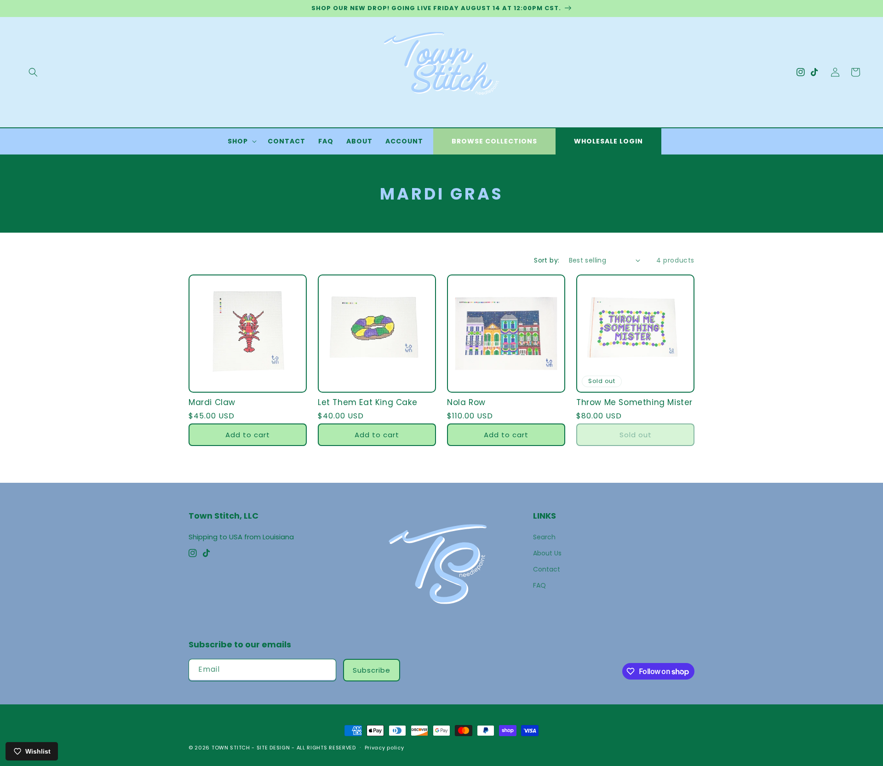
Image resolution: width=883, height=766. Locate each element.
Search (544, 537)
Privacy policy (384, 747)
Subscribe (371, 670)
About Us (547, 553)
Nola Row (466, 402)
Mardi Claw (212, 402)
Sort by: (546, 260)
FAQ (539, 585)
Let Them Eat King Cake (367, 402)
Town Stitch (231, 747)
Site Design (273, 747)
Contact (546, 569)
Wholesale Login (608, 141)
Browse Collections (494, 141)
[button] (33, 72)
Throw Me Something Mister (634, 402)
